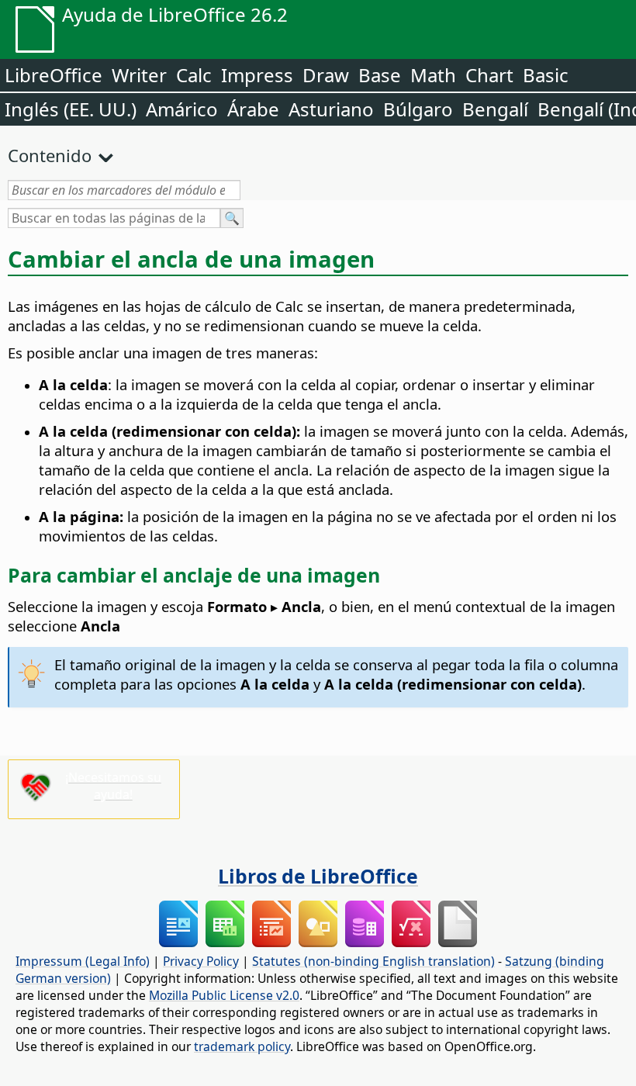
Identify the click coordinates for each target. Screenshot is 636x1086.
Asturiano (331, 109)
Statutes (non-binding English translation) (373, 961)
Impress (257, 75)
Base (379, 75)
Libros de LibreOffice (318, 876)
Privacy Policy (201, 961)
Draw (325, 75)
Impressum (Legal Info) (83, 961)
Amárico (182, 109)
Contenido (50, 155)
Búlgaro (418, 109)
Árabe (253, 109)
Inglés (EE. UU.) (71, 109)
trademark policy (242, 1046)
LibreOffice (53, 75)
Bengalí (495, 109)
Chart (489, 75)
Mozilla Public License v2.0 (224, 995)
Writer (139, 75)
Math (433, 75)
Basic (546, 75)
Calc (194, 75)
